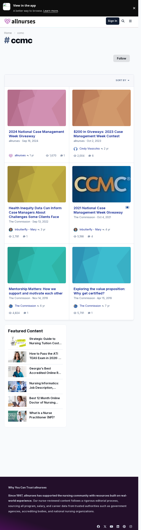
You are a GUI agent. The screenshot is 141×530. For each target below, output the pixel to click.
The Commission (19, 221)
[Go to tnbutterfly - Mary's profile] (11, 230)
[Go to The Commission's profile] (11, 306)
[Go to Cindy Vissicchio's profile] (75, 149)
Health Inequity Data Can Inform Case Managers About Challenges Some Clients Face (35, 212)
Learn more (8, 8)
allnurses (14, 141)
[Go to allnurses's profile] (11, 156)
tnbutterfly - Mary (26, 229)
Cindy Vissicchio (89, 148)
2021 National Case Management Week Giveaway (98, 210)
